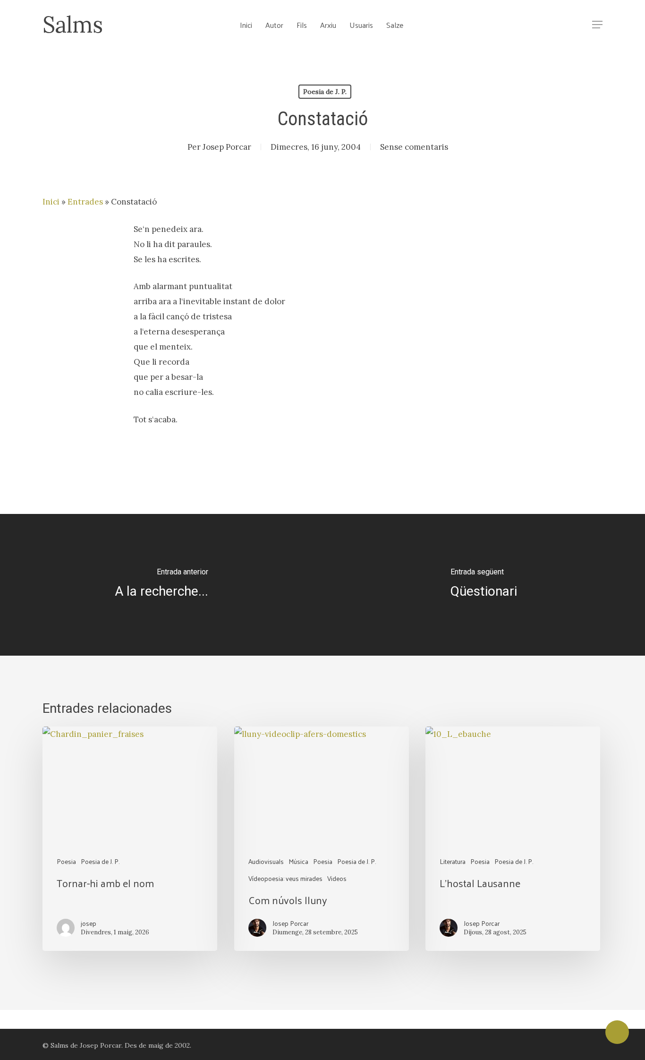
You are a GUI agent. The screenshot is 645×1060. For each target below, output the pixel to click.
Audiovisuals (266, 861)
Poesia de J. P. (325, 91)
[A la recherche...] (161, 585)
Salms (72, 24)
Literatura (453, 861)
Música (298, 861)
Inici (50, 202)
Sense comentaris (414, 147)
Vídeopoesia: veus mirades (285, 878)
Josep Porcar (227, 147)
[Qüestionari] (483, 585)
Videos (337, 878)
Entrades (85, 202)
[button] (597, 25)
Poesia (66, 861)
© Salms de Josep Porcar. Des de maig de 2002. (116, 1045)
